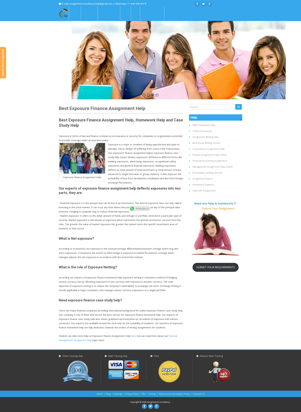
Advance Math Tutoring (211, 356)
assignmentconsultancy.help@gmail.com (91, 3)
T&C (144, 394)
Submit (171, 13)
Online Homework (202, 131)
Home (75, 13)
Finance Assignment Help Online (210, 154)
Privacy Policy (132, 394)
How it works (109, 13)
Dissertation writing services (208, 172)
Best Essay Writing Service (206, 142)
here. (134, 335)
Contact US (199, 394)
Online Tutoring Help (72, 356)
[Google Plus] (209, 4)
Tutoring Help (152, 13)
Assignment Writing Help (205, 136)
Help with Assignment (204, 190)
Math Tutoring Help (117, 356)
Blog (108, 394)
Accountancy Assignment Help (209, 148)
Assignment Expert (203, 178)
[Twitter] (203, 4)
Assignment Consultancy (159, 402)
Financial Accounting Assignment (210, 160)
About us (89, 13)
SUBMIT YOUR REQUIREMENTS (215, 267)
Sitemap (118, 394)
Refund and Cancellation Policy (174, 394)
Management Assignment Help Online (213, 166)
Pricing (152, 394)
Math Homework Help (204, 125)
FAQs (125, 13)
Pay (135, 13)
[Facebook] (197, 4)
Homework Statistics (203, 184)
